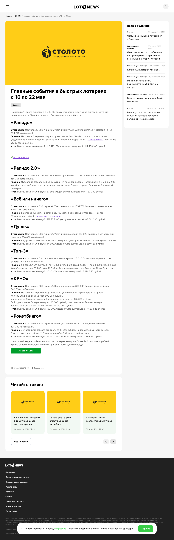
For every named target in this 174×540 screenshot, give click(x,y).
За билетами (25, 350)
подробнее (60, 528)
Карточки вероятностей (17, 477)
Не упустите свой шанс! (48, 216)
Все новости (21, 441)
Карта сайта (11, 511)
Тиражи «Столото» (14, 501)
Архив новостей (13, 506)
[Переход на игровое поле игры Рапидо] (20, 157)
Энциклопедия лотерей (16, 482)
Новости (16, 105)
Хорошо (145, 528)
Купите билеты (95, 139)
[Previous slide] (106, 441)
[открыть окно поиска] (166, 6)
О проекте (10, 472)
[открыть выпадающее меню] (7, 6)
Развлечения (11, 487)
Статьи (8, 496)
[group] (28, 412)
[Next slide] (113, 441)
